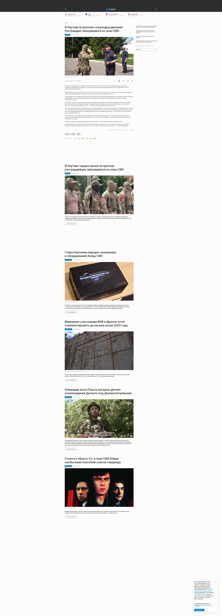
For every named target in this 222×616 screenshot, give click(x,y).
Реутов (67, 134)
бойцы (78, 134)
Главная (66, 22)
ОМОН (73, 134)
